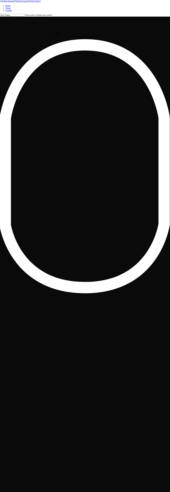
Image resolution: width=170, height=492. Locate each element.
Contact (8, 10)
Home (7, 6)
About (8, 8)
